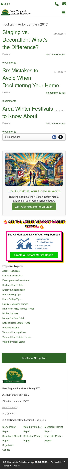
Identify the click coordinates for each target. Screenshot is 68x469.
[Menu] (63, 12)
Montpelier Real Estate (13, 318)
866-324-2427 (9, 407)
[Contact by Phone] (57, 3)
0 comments (9, 62)
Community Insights (12, 275)
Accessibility (57, 461)
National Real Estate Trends (16, 322)
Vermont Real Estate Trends (16, 337)
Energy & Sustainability (13, 289)
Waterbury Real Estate (13, 341)
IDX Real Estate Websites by (17, 461)
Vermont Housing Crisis (14, 332)
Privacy (16, 465)
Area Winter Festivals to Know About (27, 112)
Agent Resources (11, 270)
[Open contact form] (64, 3)
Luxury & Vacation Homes (15, 303)
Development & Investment (15, 280)
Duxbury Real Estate (12, 285)
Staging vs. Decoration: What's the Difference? (25, 39)
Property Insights (10, 327)
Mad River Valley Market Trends (18, 308)
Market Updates (10, 313)
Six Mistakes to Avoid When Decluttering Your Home (30, 77)
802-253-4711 (9, 413)
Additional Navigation (34, 358)
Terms (6, 465)
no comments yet (55, 54)
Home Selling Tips (11, 299)
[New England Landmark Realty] (14, 375)
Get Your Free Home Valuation (34, 206)
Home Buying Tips (11, 294)
